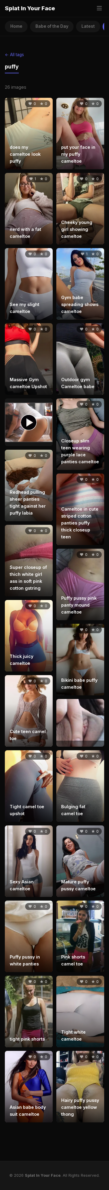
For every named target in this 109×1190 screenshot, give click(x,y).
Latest (88, 26)
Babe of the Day (51, 26)
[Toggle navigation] (99, 8)
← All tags (14, 54)
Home (16, 26)
